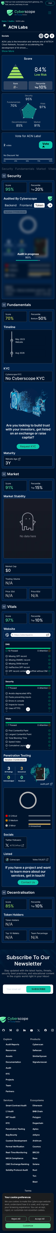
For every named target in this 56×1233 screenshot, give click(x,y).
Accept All (40, 1218)
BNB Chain (38, 1111)
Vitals (52, 169)
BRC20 (36, 1152)
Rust (35, 1170)
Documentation (13, 1062)
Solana (36, 1164)
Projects (10, 1079)
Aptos (35, 1129)
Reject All (15, 1218)
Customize (28, 1225)
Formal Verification (15, 1146)
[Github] (3, 1030)
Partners (10, 1091)
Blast (35, 1181)
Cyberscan (38, 1044)
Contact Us (28, 882)
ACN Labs (20, 21)
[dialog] (28, 1212)
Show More (8, 51)
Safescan (37, 1050)
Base (35, 1158)
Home (4, 21)
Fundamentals (24, 169)
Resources (11, 1050)
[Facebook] (45, 1030)
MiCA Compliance (14, 1158)
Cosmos (37, 1146)
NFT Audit (10, 1117)
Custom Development (16, 1140)
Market (41, 169)
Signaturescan (40, 1062)
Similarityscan (40, 1056)
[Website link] (41, 36)
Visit (50, 3)
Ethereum (37, 1105)
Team (8, 1085)
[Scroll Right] (50, 205)
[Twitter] (38, 1030)
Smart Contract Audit (16, 1105)
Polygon (37, 1117)
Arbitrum (37, 1140)
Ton (34, 1176)
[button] (11, 340)
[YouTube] (31, 1030)
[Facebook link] (52, 36)
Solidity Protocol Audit (16, 1170)
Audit (8, 1068)
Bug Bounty (11, 1135)
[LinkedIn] (24, 1030)
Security (7, 169)
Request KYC (28, 446)
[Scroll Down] (28, 672)
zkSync (36, 1135)
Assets (9, 1056)
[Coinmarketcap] (17, 1030)
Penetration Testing (15, 1129)
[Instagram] (52, 1030)
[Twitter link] (46, 36)
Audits (11, 21)
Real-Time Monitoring (16, 1152)
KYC (8, 1073)
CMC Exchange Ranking (16, 1164)
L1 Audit (9, 1111)
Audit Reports (12, 1044)
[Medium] (10, 1030)
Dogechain (38, 1123)
